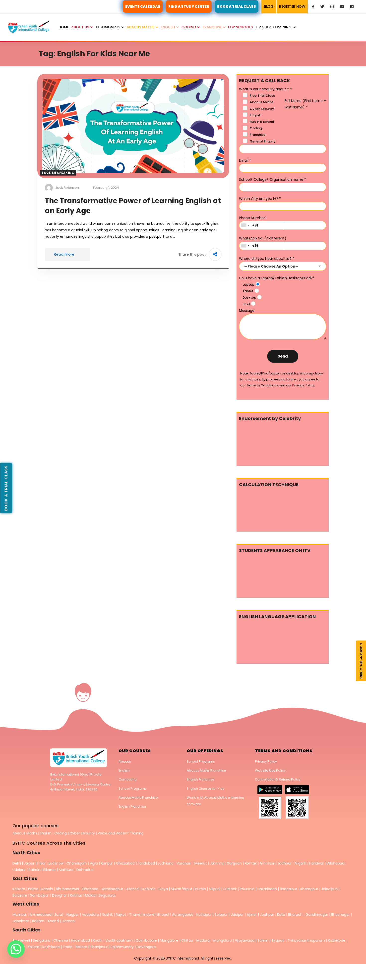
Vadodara (90, 914)
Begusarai (107, 895)
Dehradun (85, 869)
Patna (33, 888)
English (168, 27)
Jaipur (29, 863)
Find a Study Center (188, 6)
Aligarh (300, 863)
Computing (128, 779)
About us (80, 27)
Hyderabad (80, 940)
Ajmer (252, 914)
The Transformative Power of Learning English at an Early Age (133, 206)
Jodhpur (284, 863)
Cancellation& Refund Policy (278, 779)
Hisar (41, 863)
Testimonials (108, 27)
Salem (262, 940)
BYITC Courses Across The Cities (48, 843)
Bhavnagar (340, 914)
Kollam (34, 946)
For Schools (240, 27)
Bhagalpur (288, 888)
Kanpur (107, 863)
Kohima (149, 888)
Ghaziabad (125, 863)
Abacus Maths (141, 27)
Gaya (163, 888)
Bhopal (163, 914)
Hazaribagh (267, 888)
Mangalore (169, 940)
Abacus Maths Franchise (138, 797)
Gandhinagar (316, 914)
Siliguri (214, 888)
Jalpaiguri (329, 888)
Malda (90, 895)
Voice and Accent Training (121, 833)
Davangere (146, 946)
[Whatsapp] (16, 949)
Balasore (19, 895)
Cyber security (82, 833)
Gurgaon (234, 863)
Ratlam (39, 920)
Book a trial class (6, 488)
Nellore (81, 946)
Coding (189, 27)
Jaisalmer (20, 920)
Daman (68, 920)
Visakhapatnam (119, 940)
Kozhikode (337, 940)
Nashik (107, 914)
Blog (269, 6)
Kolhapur (204, 914)
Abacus (125, 761)
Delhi (16, 863)
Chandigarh (77, 863)
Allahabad (335, 863)
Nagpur (72, 914)
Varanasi (184, 863)
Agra (94, 863)
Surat (58, 914)
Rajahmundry (123, 946)
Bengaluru (41, 940)
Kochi (97, 940)
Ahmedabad (40, 914)
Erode (67, 946)
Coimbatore (146, 940)
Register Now (292, 6)
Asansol (132, 888)
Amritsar (267, 863)
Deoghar (59, 895)
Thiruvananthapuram (307, 940)
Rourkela (247, 888)
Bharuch (295, 914)
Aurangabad (182, 914)
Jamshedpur (112, 888)
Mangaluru (223, 940)
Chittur (187, 940)
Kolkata (18, 888)
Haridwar (316, 863)
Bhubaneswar (67, 888)
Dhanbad (90, 888)
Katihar (76, 895)
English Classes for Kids (205, 788)
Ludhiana (166, 863)
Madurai (203, 940)
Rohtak (251, 863)
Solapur (221, 914)
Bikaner (49, 869)
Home (64, 27)
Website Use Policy (270, 770)
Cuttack (230, 888)
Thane (134, 914)
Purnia (200, 888)
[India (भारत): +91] (245, 225)
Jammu (217, 863)
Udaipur (19, 869)
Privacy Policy (266, 761)
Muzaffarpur (181, 888)
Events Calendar (142, 6)
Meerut (200, 863)
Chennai (60, 940)
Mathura (66, 869)
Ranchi (47, 888)
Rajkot (121, 914)
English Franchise (132, 806)
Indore (148, 914)
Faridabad (146, 863)
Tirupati (278, 940)
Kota (281, 914)
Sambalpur (39, 895)
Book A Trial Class (236, 6)
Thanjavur (99, 946)
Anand (54, 920)
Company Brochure (361, 661)
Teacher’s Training (274, 27)
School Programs (133, 788)
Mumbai (19, 914)
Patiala (34, 869)
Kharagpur (309, 888)
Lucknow (56, 863)
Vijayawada (244, 940)
